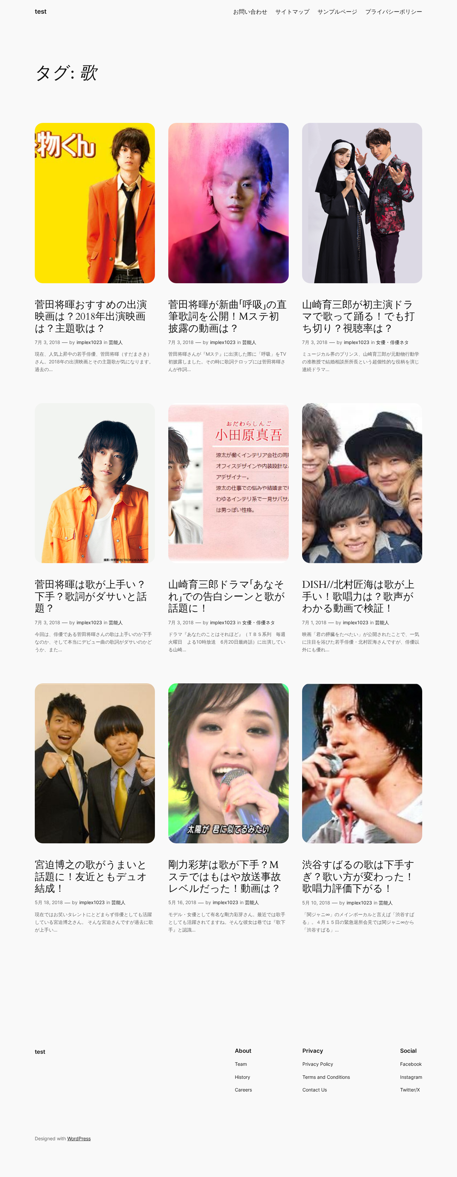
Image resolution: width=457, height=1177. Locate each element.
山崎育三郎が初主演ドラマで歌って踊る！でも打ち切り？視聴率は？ (358, 317)
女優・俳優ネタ (392, 342)
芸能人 (116, 342)
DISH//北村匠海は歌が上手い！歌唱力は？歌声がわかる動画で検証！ (358, 597)
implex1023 (89, 342)
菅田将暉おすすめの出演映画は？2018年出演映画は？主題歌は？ (91, 317)
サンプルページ (337, 11)
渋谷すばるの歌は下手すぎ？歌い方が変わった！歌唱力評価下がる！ (358, 877)
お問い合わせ (250, 11)
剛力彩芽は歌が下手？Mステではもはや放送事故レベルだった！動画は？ (224, 877)
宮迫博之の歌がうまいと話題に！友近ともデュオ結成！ (91, 877)
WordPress (79, 1138)
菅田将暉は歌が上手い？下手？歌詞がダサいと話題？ (91, 597)
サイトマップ (292, 11)
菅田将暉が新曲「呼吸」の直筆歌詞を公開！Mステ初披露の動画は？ (227, 317)
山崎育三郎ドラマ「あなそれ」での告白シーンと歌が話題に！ (226, 597)
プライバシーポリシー (393, 11)
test (41, 11)
